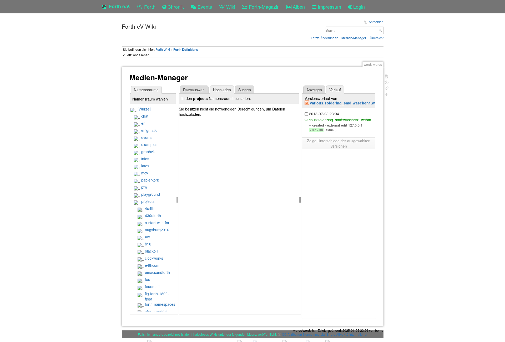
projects (147, 201)
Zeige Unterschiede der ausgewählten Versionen (338, 143)
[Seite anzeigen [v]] (387, 76)
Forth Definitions (185, 49)
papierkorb (150, 180)
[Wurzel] (144, 109)
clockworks (154, 258)
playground (150, 194)
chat (144, 116)
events (146, 137)
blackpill (151, 251)
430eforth (153, 215)
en (143, 123)
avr (147, 236)
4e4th (149, 208)
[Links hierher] (387, 88)
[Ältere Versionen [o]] (387, 82)
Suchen (244, 89)
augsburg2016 (157, 229)
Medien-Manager (353, 38)
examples (149, 144)
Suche (380, 30)
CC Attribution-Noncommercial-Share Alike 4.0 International (324, 334)
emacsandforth (157, 272)
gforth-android (157, 311)
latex (145, 165)
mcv (144, 172)
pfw (144, 187)
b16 (148, 244)
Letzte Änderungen (324, 38)
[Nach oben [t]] (387, 94)
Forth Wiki (162, 49)
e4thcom (152, 265)
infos (145, 158)
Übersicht (376, 38)
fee (147, 279)
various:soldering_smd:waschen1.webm (346, 102)
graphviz (148, 151)
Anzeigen (314, 89)
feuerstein (153, 286)
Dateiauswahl (194, 89)
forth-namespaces (160, 304)
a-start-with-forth (159, 222)
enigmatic (149, 130)
